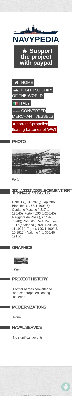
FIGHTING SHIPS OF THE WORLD (32, 93)
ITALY (24, 103)
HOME (26, 82)
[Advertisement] (36, 381)
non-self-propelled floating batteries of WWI (34, 127)
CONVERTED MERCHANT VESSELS (32, 114)
